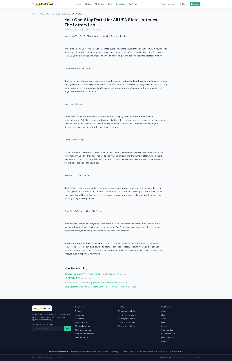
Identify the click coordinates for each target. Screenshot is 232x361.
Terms (197, 358)
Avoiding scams (168, 337)
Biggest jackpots (82, 326)
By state (78, 311)
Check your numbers (127, 318)
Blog (42, 14)
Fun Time (133, 4)
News (163, 318)
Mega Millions (81, 322)
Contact (164, 341)
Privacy (190, 358)
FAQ (163, 322)
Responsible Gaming (168, 358)
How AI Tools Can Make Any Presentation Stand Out (90, 282)
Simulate (120, 4)
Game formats (81, 337)
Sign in (185, 4)
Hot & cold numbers (127, 315)
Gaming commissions (84, 333)
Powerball (79, 318)
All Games (99, 4)
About (164, 311)
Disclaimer (182, 358)
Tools (110, 4)
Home (78, 4)
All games (79, 315)
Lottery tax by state (126, 322)
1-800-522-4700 (176, 352)
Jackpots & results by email (42, 324)
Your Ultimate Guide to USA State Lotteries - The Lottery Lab (95, 286)
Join (67, 328)
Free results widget (126, 326)
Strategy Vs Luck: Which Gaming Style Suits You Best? (91, 273)
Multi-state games (83, 330)
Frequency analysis (126, 311)
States (88, 4)
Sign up (194, 4)
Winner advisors (168, 333)
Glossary (164, 326)
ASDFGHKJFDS (72, 278)
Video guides (167, 330)
